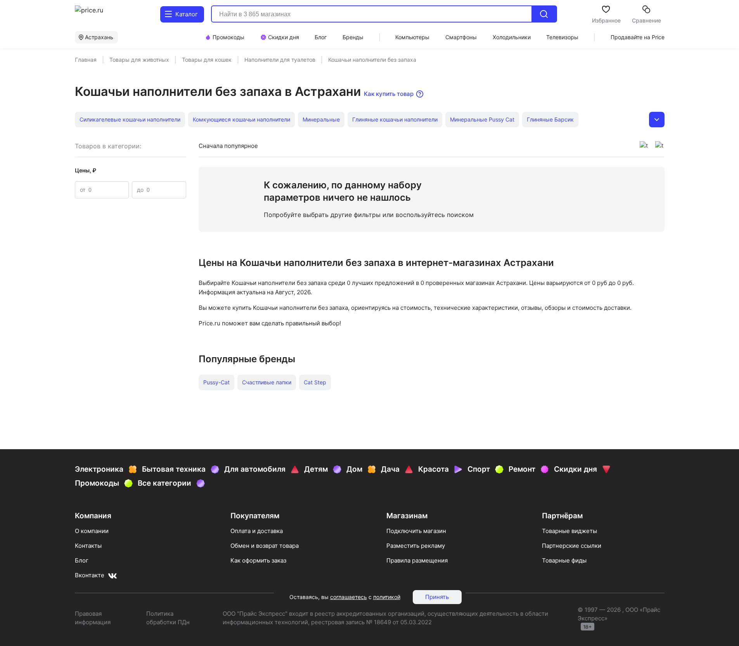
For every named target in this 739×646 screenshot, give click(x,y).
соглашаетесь (348, 597)
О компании (92, 531)
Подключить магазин (416, 531)
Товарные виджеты (569, 531)
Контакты (88, 545)
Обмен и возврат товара (264, 545)
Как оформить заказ (258, 560)
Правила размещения (417, 560)
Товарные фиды (564, 560)
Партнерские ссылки (571, 545)
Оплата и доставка (256, 531)
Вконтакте (89, 575)
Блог (81, 560)
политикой (386, 597)
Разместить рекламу (415, 545)
